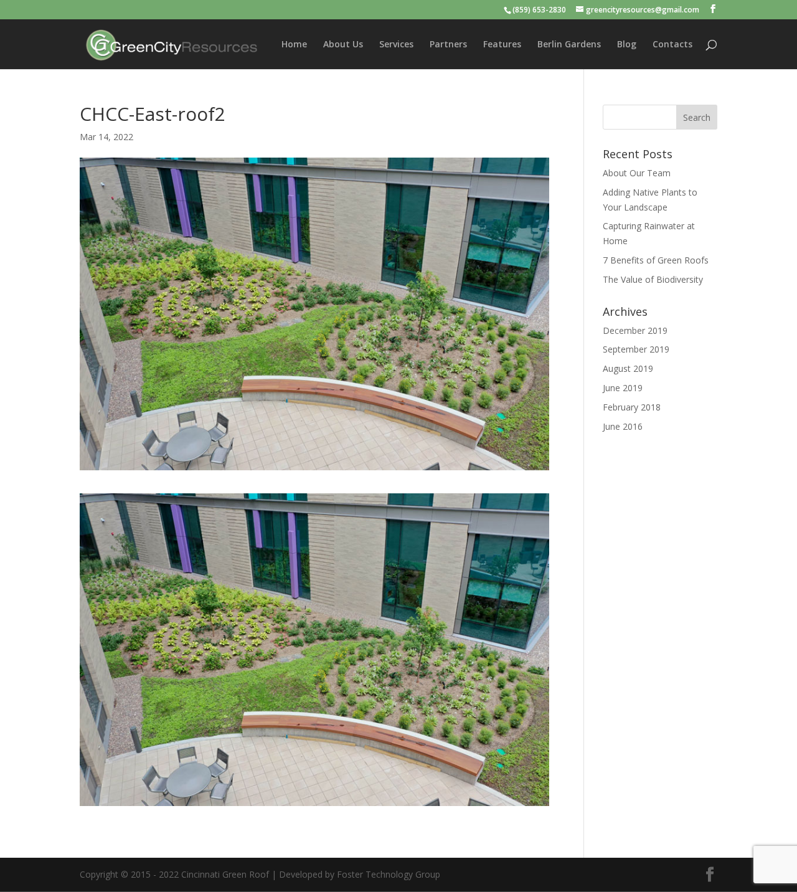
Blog (626, 45)
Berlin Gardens (569, 45)
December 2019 (635, 330)
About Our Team (637, 173)
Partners (448, 45)
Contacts (672, 45)
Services (396, 45)
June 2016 (623, 426)
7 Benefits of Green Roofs (656, 260)
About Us (343, 45)
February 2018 (632, 407)
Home (294, 45)
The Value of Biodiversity (653, 279)
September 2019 (636, 349)
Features (502, 45)
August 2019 (628, 368)
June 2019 (623, 388)
